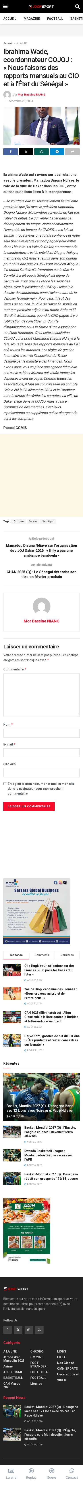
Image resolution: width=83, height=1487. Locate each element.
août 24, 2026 (34, 1165)
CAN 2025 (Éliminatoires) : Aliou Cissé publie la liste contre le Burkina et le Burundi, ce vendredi (51, 1017)
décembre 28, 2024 (20, 101)
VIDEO (61, 1380)
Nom (8, 724)
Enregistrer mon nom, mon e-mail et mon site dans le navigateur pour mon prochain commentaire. (41, 788)
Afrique (19, 521)
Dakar (33, 521)
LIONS (61, 1351)
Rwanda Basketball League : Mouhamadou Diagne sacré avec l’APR (48, 1155)
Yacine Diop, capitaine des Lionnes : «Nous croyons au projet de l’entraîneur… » (50, 993)
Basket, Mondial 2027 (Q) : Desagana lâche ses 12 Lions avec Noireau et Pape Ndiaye (40, 1108)
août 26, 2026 (16, 1116)
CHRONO (36, 1351)
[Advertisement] (41, 29)
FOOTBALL (55, 18)
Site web (9, 764)
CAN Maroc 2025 (11, 1385)
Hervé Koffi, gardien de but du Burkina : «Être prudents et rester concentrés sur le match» (52, 1040)
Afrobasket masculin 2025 (14, 1358)
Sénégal (48, 521)
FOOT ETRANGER (38, 1364)
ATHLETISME (13, 1372)
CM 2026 (36, 1357)
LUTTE (62, 1357)
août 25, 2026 (34, 1142)
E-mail (9, 744)
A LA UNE (21, 43)
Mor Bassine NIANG (32, 94)
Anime (8, 1366)
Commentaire (15, 669)
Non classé (65, 1363)
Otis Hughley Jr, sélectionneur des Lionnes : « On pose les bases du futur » (49, 970)
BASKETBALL (13, 1378)
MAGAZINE (32, 18)
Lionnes (36, 1383)
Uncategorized (68, 1374)
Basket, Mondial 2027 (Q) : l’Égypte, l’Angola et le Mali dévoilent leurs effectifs (50, 1132)
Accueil (9, 18)
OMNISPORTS (67, 1368)
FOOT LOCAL (39, 1372)
